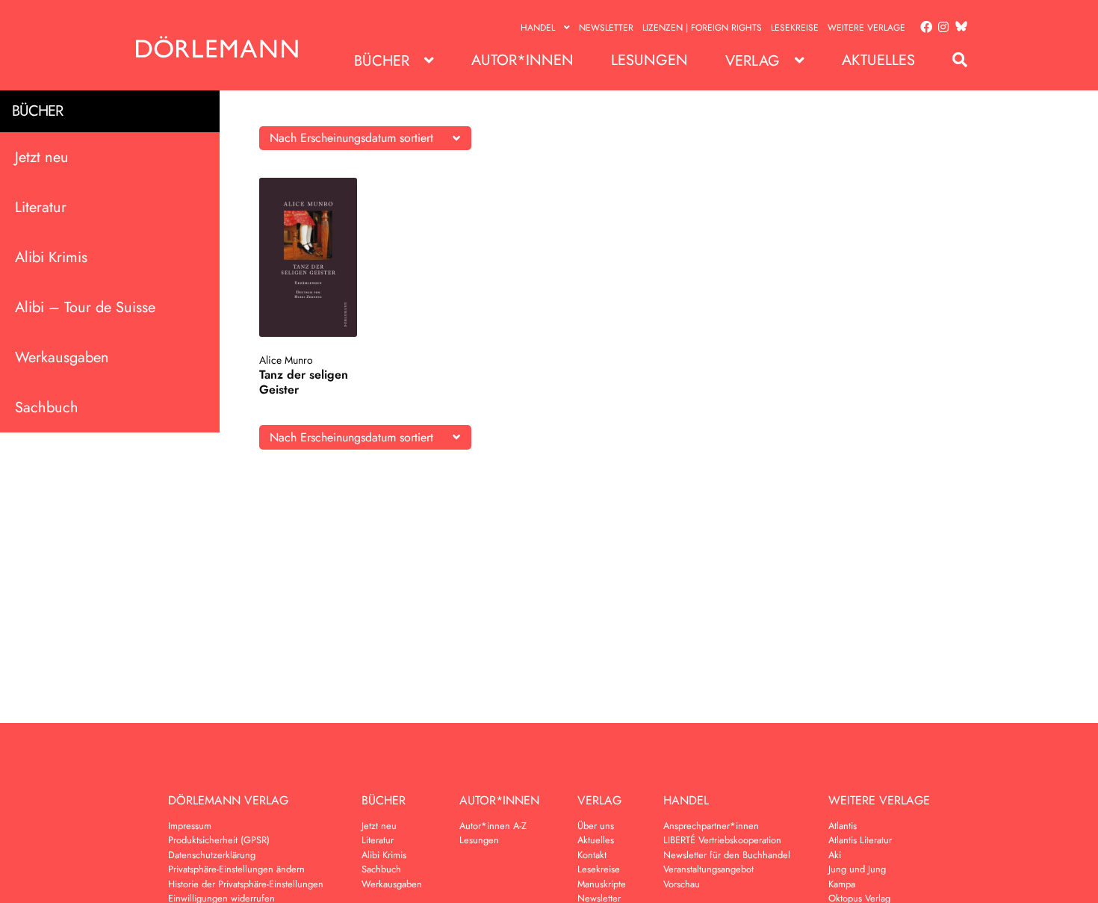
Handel (538, 27)
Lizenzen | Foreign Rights (702, 27)
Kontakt (592, 855)
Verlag (752, 61)
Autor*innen (522, 60)
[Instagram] (940, 27)
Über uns (595, 826)
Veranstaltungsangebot (708, 869)
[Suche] (952, 60)
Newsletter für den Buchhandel (726, 855)
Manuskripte (601, 884)
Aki (834, 855)
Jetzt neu (42, 157)
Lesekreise (795, 27)
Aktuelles (878, 60)
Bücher (381, 61)
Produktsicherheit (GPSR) (219, 840)
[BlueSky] (958, 27)
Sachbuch (46, 407)
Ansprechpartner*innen (711, 826)
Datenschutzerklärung (211, 855)
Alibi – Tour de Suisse (85, 307)
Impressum (189, 826)
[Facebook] (923, 27)
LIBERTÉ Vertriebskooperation (722, 840)
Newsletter (606, 27)
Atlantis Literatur (860, 840)
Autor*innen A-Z (493, 826)
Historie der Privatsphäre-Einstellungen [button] (245, 884)
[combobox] (365, 138)
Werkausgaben (62, 357)
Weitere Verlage (866, 27)
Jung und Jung (857, 869)
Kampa (841, 884)
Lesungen (649, 60)
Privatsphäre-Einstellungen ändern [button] (236, 869)
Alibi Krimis (51, 257)
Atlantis (842, 826)
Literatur (40, 207)
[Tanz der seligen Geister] (308, 257)
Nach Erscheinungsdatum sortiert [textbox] (351, 137)
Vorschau (681, 884)
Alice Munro (286, 360)
